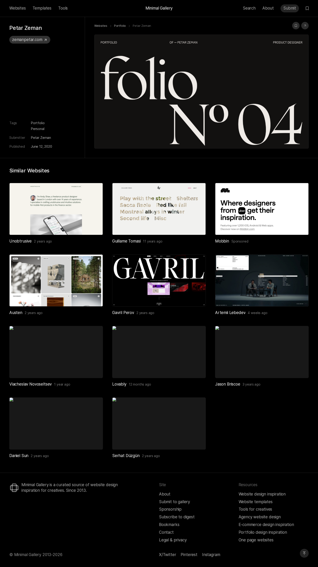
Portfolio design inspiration (263, 532)
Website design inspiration (262, 494)
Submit (289, 8)
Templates (42, 8)
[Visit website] (305, 25)
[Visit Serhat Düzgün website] (196, 440)
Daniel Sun (18, 455)
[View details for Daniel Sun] (56, 423)
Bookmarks (169, 524)
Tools (63, 8)
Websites (17, 8)
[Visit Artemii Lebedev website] (299, 297)
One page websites (256, 540)
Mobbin (222, 241)
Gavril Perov (123, 312)
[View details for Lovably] (159, 352)
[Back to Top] (304, 553)
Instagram (211, 554)
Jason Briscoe (227, 384)
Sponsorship (170, 509)
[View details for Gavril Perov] (159, 280)
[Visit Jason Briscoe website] (299, 368)
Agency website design (260, 517)
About (268, 8)
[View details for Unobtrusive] (56, 209)
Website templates (256, 501)
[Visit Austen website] (93, 297)
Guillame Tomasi (126, 241)
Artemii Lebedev (230, 312)
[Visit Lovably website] (196, 368)
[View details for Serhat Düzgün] (159, 423)
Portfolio (37, 123)
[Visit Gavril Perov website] (196, 297)
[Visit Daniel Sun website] (93, 440)
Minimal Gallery (159, 8)
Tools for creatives (255, 509)
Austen (15, 312)
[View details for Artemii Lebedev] (261, 280)
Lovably (119, 384)
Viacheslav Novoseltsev (30, 384)
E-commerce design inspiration (266, 524)
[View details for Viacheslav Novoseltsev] (56, 352)
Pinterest (189, 554)
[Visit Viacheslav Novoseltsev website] (93, 368)
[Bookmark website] (296, 25)
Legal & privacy (172, 540)
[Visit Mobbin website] (261, 209)
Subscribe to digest (177, 517)
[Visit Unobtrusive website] (93, 225)
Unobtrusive (20, 241)
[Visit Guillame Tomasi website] (196, 225)
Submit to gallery (174, 501)
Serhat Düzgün (126, 455)
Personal (37, 128)
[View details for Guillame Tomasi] (159, 209)
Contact (166, 532)
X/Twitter (167, 554)
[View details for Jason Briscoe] (261, 352)
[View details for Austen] (56, 280)
